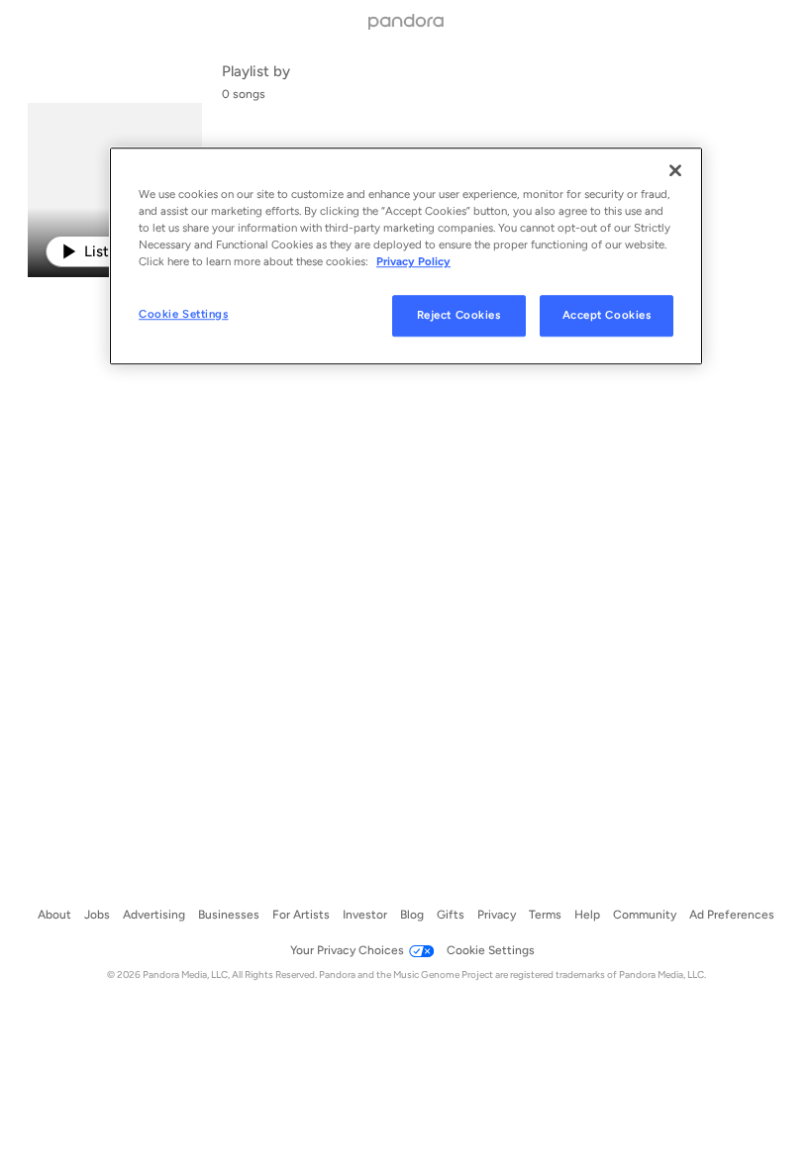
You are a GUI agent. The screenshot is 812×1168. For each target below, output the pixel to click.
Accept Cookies (607, 316)
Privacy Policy (413, 261)
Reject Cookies (459, 316)
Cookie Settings (184, 315)
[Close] (675, 170)
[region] (406, 255)
